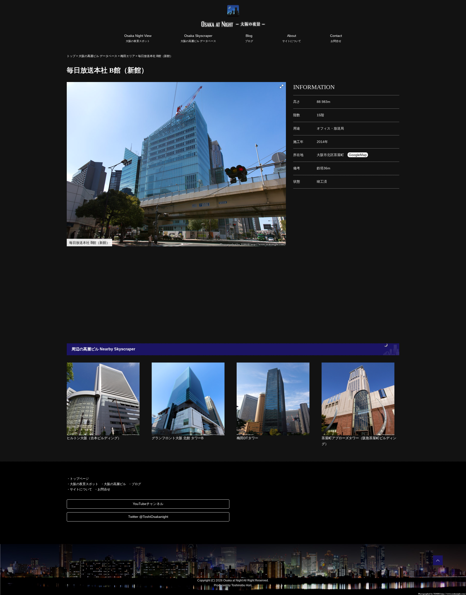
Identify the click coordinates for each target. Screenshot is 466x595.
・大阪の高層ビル (113, 484)
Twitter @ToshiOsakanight (148, 517)
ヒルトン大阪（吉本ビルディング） (94, 438)
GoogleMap (358, 155)
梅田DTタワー (247, 438)
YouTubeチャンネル (148, 504)
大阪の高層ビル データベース (98, 56)
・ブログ (134, 484)
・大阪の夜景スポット (82, 484)
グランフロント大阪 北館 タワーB (177, 438)
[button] (281, 86)
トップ (71, 56)
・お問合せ (102, 489)
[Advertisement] (208, 295)
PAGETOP (438, 560)
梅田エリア (127, 56)
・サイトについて (79, 489)
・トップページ (78, 478)
